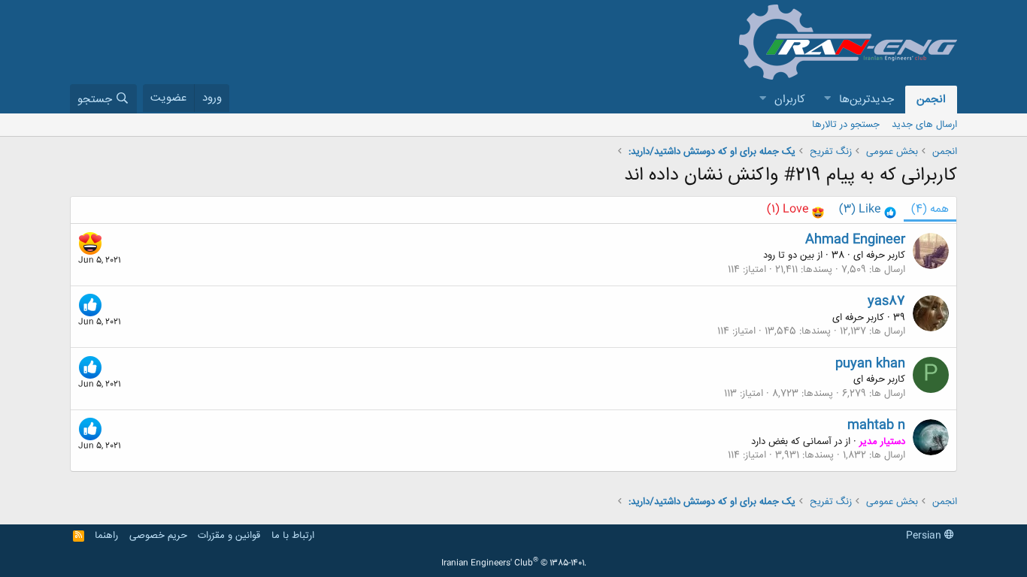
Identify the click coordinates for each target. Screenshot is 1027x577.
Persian (925, 535)
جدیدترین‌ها (866, 99)
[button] (827, 99)
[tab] (868, 210)
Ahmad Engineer (855, 239)
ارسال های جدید (924, 124)
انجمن (931, 99)
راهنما (106, 535)
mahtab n (876, 425)
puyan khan (870, 363)
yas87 (886, 301)
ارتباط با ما (292, 535)
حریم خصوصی (158, 535)
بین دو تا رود (788, 255)
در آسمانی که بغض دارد (796, 442)
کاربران (789, 99)
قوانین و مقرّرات (229, 535)
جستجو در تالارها (846, 124)
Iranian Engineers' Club (513, 563)
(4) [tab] (930, 209)
